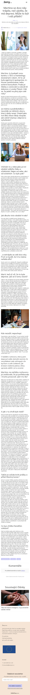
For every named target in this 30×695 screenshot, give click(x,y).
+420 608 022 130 (8, 663)
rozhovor (25, 27)
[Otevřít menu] (26, 2)
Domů (14, 20)
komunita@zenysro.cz (8, 665)
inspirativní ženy (20, 27)
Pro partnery (5, 636)
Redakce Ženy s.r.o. (6, 27)
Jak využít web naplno (7, 640)
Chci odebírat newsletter (15, 685)
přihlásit (23, 570)
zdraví (2, 29)
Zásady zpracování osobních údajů (15, 688)
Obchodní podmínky (7, 638)
